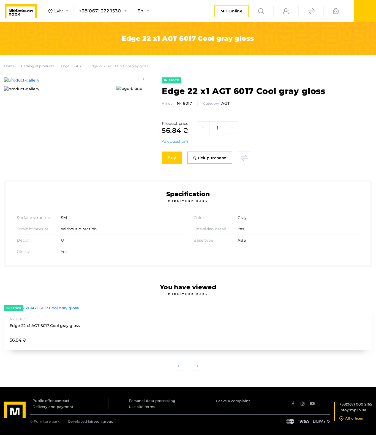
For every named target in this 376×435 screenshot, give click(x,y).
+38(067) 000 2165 (355, 404)
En (140, 11)
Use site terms (142, 406)
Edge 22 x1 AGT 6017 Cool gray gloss (45, 325)
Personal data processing (152, 400)
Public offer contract (50, 400)
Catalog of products (37, 66)
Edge (65, 66)
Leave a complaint (233, 401)
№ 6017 (184, 103)
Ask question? (175, 141)
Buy (172, 157)
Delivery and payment (52, 406)
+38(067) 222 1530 (100, 11)
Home (9, 66)
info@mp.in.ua (352, 410)
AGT (79, 66)
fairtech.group (101, 421)
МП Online (231, 13)
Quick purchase (209, 157)
